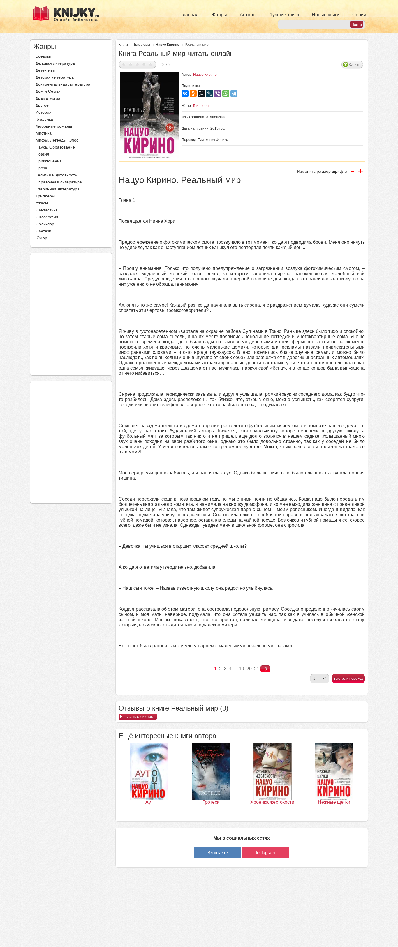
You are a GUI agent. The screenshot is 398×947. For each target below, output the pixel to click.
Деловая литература (55, 63)
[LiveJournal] (209, 93)
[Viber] (217, 93)
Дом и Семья (48, 91)
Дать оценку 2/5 (130, 64)
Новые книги (325, 14)
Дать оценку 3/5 (137, 64)
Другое (42, 105)
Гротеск (210, 802)
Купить (354, 65)
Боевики (43, 56)
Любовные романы (54, 126)
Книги (123, 45)
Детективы (45, 70)
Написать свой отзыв (137, 717)
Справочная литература (59, 182)
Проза (41, 168)
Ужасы (42, 203)
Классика (44, 119)
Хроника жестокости (272, 802)
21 (256, 668)
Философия (47, 217)
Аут (149, 802)
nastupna (265, 668)
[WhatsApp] (225, 93)
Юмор (41, 238)
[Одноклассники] (193, 93)
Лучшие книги (284, 14)
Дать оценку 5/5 (150, 64)
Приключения (49, 161)
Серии (359, 14)
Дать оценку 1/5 (123, 64)
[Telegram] (233, 93)
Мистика (44, 133)
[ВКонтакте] (185, 93)
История (44, 112)
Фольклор (45, 224)
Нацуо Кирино (167, 45)
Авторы (248, 14)
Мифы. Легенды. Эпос (57, 140)
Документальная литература (63, 84)
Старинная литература (58, 189)
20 (249, 668)
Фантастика (47, 210)
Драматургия (48, 98)
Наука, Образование (55, 147)
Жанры (219, 14)
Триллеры (45, 196)
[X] (201, 93)
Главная (189, 14)
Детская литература (55, 77)
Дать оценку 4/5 (144, 64)
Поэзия (42, 154)
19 (241, 668)
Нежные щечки (334, 802)
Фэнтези (43, 231)
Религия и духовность (56, 175)
